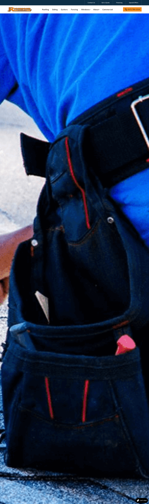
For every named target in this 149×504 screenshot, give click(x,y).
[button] (86, 10)
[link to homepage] (20, 9)
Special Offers (133, 3)
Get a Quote (106, 3)
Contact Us (91, 3)
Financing (119, 3)
